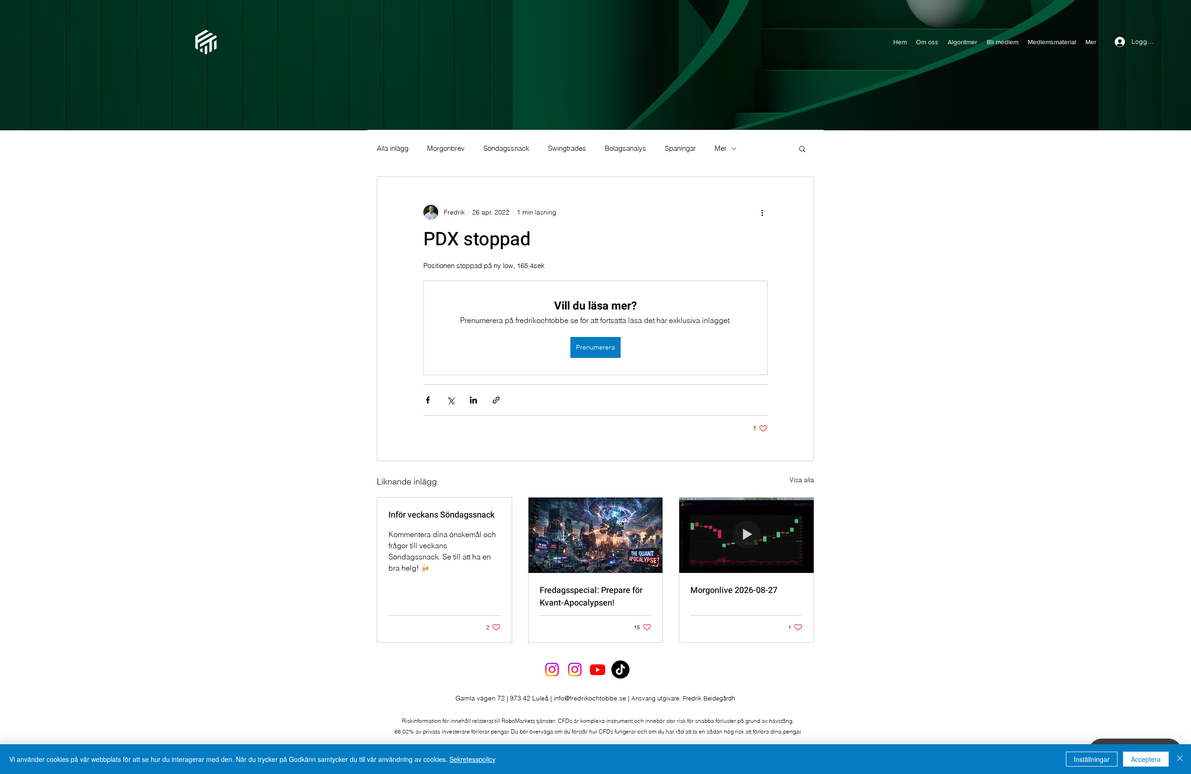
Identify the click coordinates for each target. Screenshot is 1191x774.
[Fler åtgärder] (762, 212)
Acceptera (1146, 759)
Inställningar (1092, 759)
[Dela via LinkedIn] (473, 400)
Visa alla (802, 480)
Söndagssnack (506, 148)
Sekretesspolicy (472, 759)
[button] (802, 148)
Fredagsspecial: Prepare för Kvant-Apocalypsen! (591, 596)
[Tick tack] (620, 669)
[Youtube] (598, 669)
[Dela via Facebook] (427, 400)
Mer (721, 148)
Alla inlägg (392, 148)
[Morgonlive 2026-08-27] (746, 535)
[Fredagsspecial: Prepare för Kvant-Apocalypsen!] (596, 535)
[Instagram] (552, 669)
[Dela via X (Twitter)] (450, 400)
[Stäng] (1179, 759)
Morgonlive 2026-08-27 (733, 590)
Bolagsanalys (625, 148)
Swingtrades (567, 148)
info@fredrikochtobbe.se (590, 698)
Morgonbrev (446, 148)
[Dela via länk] (496, 400)
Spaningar (680, 148)
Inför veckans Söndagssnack (441, 515)
